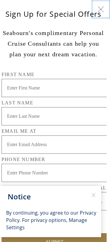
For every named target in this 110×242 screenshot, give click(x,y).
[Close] (101, 9)
